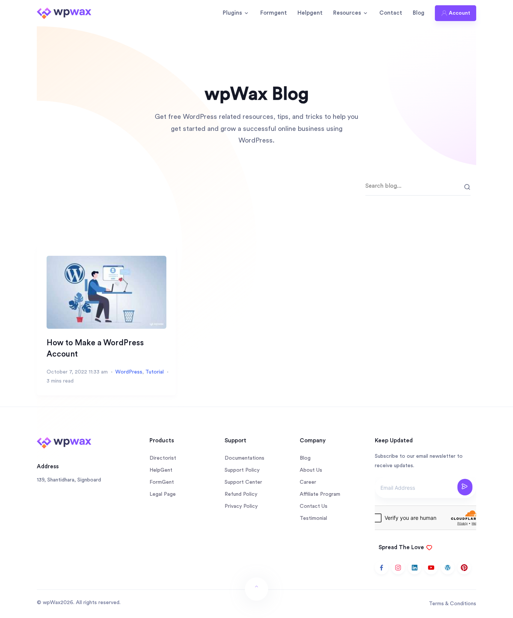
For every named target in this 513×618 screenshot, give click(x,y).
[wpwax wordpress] (447, 567)
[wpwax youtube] (431, 567)
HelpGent (160, 470)
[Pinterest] (464, 567)
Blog (418, 13)
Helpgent (310, 13)
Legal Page (162, 494)
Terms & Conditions (452, 603)
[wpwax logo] (64, 13)
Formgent (273, 13)
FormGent (161, 482)
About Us (311, 470)
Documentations (244, 458)
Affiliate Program (320, 494)
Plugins (232, 13)
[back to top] (256, 589)
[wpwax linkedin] (414, 567)
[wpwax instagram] (398, 567)
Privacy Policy (241, 506)
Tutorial (154, 372)
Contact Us (313, 506)
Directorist (162, 458)
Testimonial (313, 518)
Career (308, 482)
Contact (390, 13)
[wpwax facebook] (381, 567)
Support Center (243, 482)
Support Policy (242, 470)
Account (459, 13)
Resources (347, 13)
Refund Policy (241, 494)
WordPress (128, 372)
